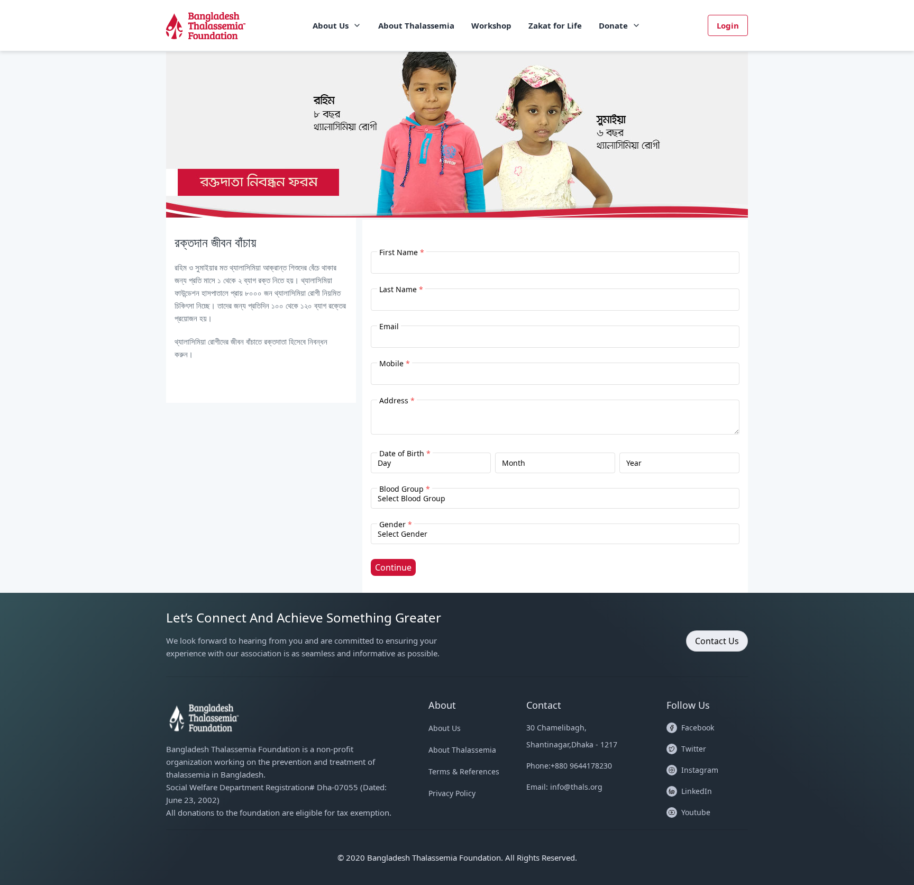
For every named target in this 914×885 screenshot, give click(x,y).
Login (728, 25)
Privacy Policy (452, 793)
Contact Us (717, 641)
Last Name (401, 289)
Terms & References (463, 771)
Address (397, 400)
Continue (393, 567)
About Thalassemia (416, 25)
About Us (331, 25)
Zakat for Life (555, 25)
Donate (613, 25)
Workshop (491, 25)
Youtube (695, 812)
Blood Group (404, 489)
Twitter (693, 749)
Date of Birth (405, 453)
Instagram (699, 770)
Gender (395, 524)
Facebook (697, 728)
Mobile (394, 363)
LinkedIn (696, 791)
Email (389, 326)
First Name (401, 252)
